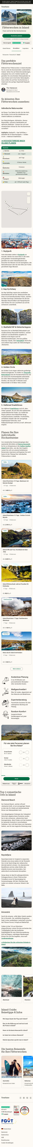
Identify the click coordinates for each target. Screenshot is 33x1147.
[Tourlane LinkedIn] (27, 1098)
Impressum (4, 1132)
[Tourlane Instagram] (24, 1098)
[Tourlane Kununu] (31, 1098)
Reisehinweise (5, 1140)
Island (3, 448)
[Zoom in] (28, 198)
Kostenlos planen (16, 36)
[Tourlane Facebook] (20, 1098)
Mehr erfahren (17, 669)
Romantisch (12, 54)
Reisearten (6, 54)
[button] (5, 6)
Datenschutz (5, 1134)
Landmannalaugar (7, 938)
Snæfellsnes (14, 408)
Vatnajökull (20, 340)
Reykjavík (21, 254)
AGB (2, 1137)
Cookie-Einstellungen (7, 1142)
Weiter (16, 778)
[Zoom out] (28, 202)
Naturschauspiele (24, 444)
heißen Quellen (25, 446)
